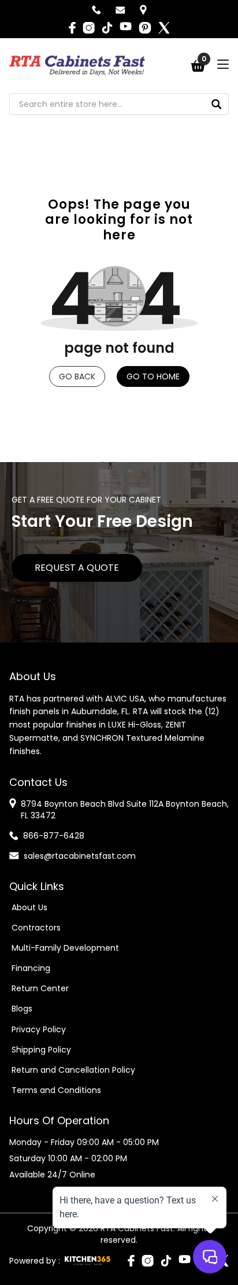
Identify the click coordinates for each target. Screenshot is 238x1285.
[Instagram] (89, 28)
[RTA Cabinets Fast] (77, 65)
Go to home (153, 376)
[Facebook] (72, 28)
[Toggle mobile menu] (223, 64)
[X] (164, 28)
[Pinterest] (145, 28)
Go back (77, 376)
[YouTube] (126, 28)
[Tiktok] (107, 28)
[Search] (216, 104)
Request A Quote (77, 567)
